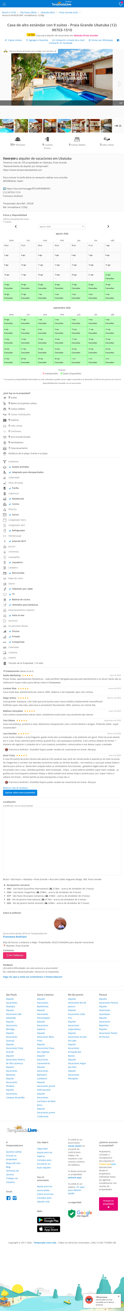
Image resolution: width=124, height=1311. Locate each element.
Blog (8, 1167)
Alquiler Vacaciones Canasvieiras (43, 1059)
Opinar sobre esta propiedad (20, 792)
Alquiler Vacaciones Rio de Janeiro (77, 1002)
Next (119, 84)
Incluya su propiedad (108, 1202)
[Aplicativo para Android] (48, 1222)
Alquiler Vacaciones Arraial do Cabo (77, 1037)
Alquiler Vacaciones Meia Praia (45, 1037)
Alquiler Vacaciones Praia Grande (14, 1048)
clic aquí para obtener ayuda (76, 1190)
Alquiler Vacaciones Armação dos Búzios (74, 1050)
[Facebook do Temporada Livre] (9, 1198)
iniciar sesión (75, 1145)
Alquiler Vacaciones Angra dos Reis (77, 1063)
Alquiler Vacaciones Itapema (42, 1025)
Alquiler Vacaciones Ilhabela (11, 1082)
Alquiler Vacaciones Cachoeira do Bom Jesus (46, 1099)
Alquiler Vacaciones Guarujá (11, 1037)
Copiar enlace (14, 40)
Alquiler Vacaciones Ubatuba (11, 1002)
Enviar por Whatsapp (102, 40)
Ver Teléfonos (16, 955)
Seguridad (42, 1148)
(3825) (28, 12)
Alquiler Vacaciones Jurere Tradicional (46, 1112)
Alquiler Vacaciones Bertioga (11, 1025)
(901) (48, 12)
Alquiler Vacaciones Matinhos (104, 1021)
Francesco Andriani (15, 936)
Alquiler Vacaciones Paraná (108, 1000)
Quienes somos (14, 1151)
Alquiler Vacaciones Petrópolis (73, 1074)
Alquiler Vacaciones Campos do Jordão (15, 1093)
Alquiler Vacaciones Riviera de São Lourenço (15, 1059)
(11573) (9, 12)
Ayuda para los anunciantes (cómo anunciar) (45, 1190)
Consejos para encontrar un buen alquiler (44, 1164)
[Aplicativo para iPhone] (48, 1231)
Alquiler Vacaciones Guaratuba (104, 1010)
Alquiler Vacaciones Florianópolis (43, 1014)
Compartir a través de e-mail (70, 40)
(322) (68, 12)
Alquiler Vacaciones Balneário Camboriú (42, 1073)
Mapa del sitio (13, 1163)
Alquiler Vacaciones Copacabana (74, 1025)
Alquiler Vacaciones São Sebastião (13, 1014)
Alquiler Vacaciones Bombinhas (43, 1002)
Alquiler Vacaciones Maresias (11, 1071)
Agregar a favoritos (38, 40)
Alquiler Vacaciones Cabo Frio (76, 1014)
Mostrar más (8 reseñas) (15, 787)
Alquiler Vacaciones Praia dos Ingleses (45, 1048)
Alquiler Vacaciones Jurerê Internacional (46, 1086)
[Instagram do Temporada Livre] (15, 1198)
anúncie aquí (74, 1177)
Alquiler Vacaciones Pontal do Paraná (108, 1033)
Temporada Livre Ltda (45, 1242)
